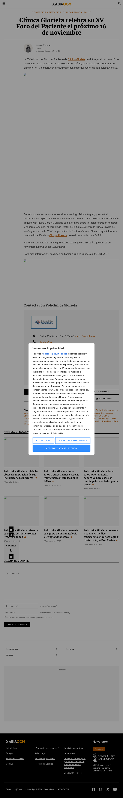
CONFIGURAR (43, 440)
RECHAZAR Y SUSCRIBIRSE (73, 440)
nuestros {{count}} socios (55, 354)
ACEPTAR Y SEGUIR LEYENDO (61, 448)
